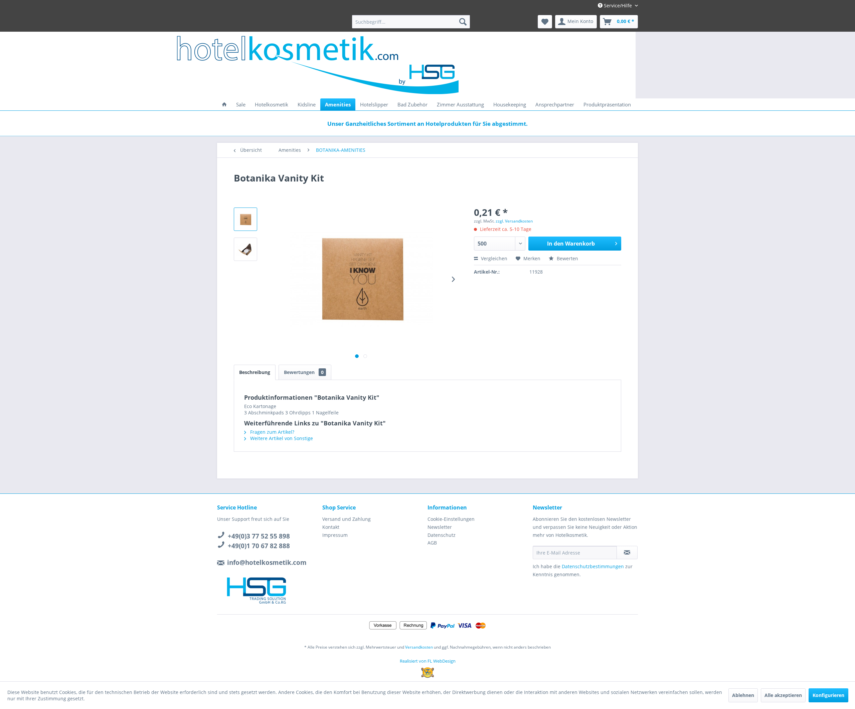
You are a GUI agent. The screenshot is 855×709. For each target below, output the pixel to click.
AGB (432, 543)
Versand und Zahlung (346, 519)
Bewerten (566, 258)
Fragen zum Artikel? (271, 432)
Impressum (335, 535)
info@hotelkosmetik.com (267, 562)
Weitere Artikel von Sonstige (281, 438)
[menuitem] (411, 21)
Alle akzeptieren (783, 695)
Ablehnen (743, 695)
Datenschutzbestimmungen (593, 566)
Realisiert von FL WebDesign (428, 661)
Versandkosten (419, 647)
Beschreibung (254, 372)
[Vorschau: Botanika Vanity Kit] (245, 219)
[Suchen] (463, 21)
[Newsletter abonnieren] (627, 552)
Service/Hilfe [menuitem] (618, 5)
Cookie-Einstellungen (451, 519)
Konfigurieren (828, 695)
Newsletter (440, 527)
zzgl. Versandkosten (514, 221)
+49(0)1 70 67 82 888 (259, 546)
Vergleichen (493, 258)
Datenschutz (442, 535)
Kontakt (330, 527)
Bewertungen (304, 372)
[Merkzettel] (545, 21)
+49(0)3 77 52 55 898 (259, 536)
